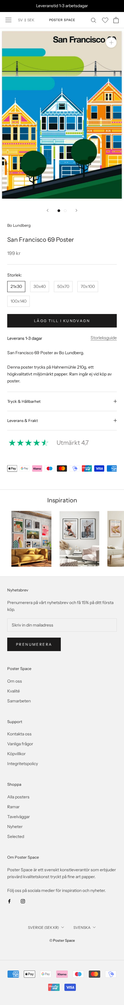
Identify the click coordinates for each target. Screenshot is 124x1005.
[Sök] (93, 19)
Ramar (13, 806)
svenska (82, 927)
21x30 (16, 286)
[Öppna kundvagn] (116, 20)
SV (20, 20)
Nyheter (15, 826)
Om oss (14, 681)
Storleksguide (104, 337)
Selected (15, 836)
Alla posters (18, 797)
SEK (30, 20)
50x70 (63, 286)
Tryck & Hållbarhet (24, 401)
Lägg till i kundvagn (62, 321)
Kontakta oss (19, 734)
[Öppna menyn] (8, 20)
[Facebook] (9, 900)
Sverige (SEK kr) (43, 927)
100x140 (18, 301)
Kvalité (13, 691)
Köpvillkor (16, 753)
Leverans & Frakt (22, 420)
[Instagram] (23, 900)
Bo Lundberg (19, 225)
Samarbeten (19, 701)
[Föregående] (47, 210)
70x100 (88, 286)
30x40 (39, 286)
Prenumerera (34, 644)
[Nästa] (76, 210)
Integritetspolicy (22, 763)
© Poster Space (62, 940)
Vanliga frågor (20, 743)
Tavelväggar (18, 816)
